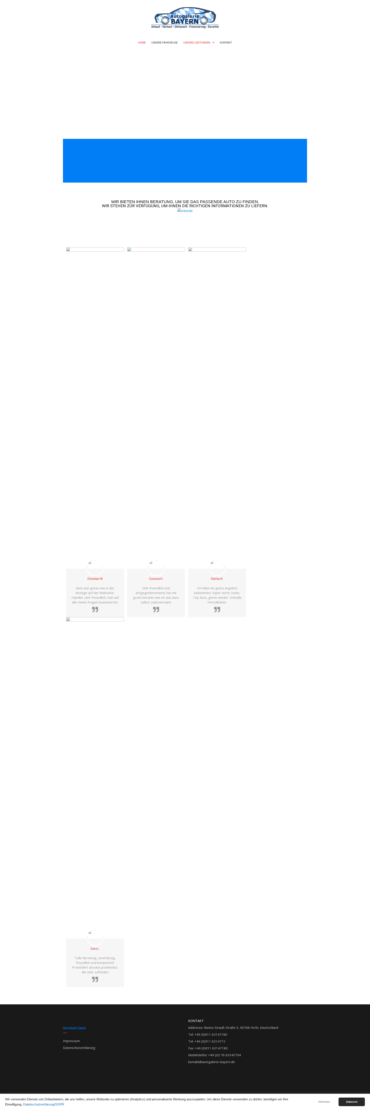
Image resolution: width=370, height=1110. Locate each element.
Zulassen (351, 1101)
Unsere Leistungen (196, 42)
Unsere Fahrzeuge (164, 42)
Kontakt (226, 42)
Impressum (71, 1041)
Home (142, 42)
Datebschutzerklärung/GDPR (43, 1104)
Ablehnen (324, 1101)
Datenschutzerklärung (79, 1048)
